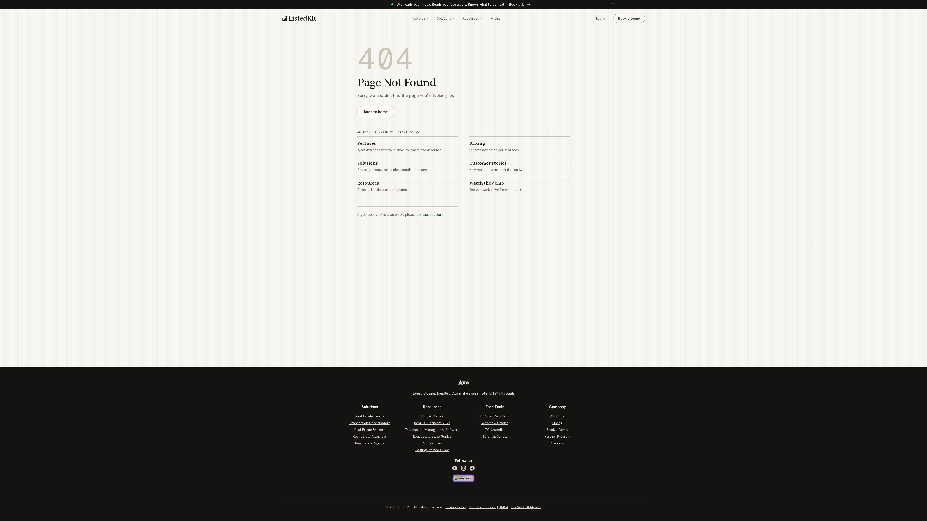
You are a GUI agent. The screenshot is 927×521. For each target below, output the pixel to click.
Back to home (376, 111)
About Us (557, 416)
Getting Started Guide (432, 450)
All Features (432, 443)
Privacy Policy (456, 507)
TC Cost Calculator (494, 416)
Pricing (496, 18)
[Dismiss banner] (613, 4)
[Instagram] (463, 468)
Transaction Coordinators (369, 423)
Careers (557, 443)
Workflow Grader (494, 423)
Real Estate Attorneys (370, 436)
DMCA (503, 507)
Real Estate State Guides (432, 436)
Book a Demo (629, 18)
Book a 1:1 (517, 4)
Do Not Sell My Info (526, 507)
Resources (471, 18)
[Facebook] (472, 468)
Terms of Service (482, 507)
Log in (600, 18)
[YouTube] (454, 468)
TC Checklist (495, 429)
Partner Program (557, 436)
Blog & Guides (432, 416)
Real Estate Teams (369, 416)
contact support (430, 214)
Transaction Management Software (432, 429)
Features (418, 18)
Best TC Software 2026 (432, 423)
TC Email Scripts (494, 436)
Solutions (444, 18)
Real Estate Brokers (369, 429)
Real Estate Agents (369, 443)
